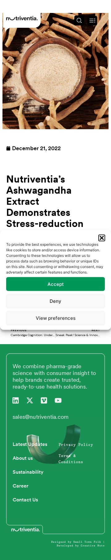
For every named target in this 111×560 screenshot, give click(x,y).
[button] (102, 238)
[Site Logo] (22, 18)
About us (23, 458)
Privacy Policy (76, 445)
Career (20, 486)
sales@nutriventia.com (40, 417)
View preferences (56, 318)
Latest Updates (30, 444)
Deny (55, 301)
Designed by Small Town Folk (76, 542)
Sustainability (28, 472)
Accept (55, 284)
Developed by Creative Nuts (81, 546)
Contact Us (25, 500)
